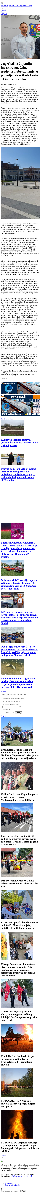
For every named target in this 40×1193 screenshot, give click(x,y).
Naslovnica (4, 6)
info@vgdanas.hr (16, 1176)
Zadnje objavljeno (7, 419)
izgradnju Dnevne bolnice (12, 701)
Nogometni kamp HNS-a (11, 704)
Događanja (22, 6)
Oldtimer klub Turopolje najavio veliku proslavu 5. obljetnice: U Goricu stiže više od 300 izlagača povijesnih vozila (19, 584)
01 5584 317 (28, 1176)
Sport (17, 6)
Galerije (29, 6)
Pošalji (18, 713)
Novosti (12, 6)
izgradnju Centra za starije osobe (14, 698)
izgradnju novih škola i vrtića (13, 707)
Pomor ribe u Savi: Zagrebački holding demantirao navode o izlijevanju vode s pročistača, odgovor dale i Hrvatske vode (18, 682)
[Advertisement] (20, 503)
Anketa (3, 691)
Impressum (8, 1183)
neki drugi (7, 709)
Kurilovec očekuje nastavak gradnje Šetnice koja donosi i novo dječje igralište (19, 442)
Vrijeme (3, 1155)
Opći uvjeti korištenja (12, 1185)
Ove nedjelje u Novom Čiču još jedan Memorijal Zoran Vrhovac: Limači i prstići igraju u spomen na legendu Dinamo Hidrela (19, 650)
